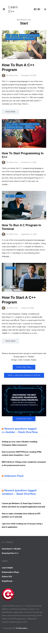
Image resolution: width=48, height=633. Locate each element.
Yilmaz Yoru (13, 75)
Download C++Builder (11, 549)
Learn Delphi (7, 568)
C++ (8, 35)
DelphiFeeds (7, 581)
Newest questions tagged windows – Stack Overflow (19, 492)
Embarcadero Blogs (10, 572)
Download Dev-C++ (10, 553)
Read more (10, 112)
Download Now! (24, 419)
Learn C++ (13, 9)
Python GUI (7, 576)
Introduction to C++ (29, 35)
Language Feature (15, 38)
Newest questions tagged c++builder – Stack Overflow (20, 430)
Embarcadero (21, 628)
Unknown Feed (13, 476)
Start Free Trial (24, 367)
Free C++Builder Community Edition (24, 375)
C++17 (14, 35)
